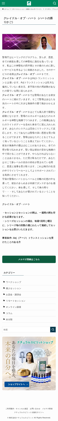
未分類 (9, 319)
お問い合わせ (35, 408)
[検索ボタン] (54, 3)
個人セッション (13, 288)
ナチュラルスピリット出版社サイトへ (29, 412)
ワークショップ (13, 281)
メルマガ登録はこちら (29, 259)
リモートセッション (15, 300)
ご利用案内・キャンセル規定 (16, 408)
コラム (9, 313)
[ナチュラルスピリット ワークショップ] (29, 3)
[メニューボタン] (3, 3)
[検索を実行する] (53, 329)
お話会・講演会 (13, 294)
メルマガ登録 (47, 408)
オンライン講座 (13, 306)
